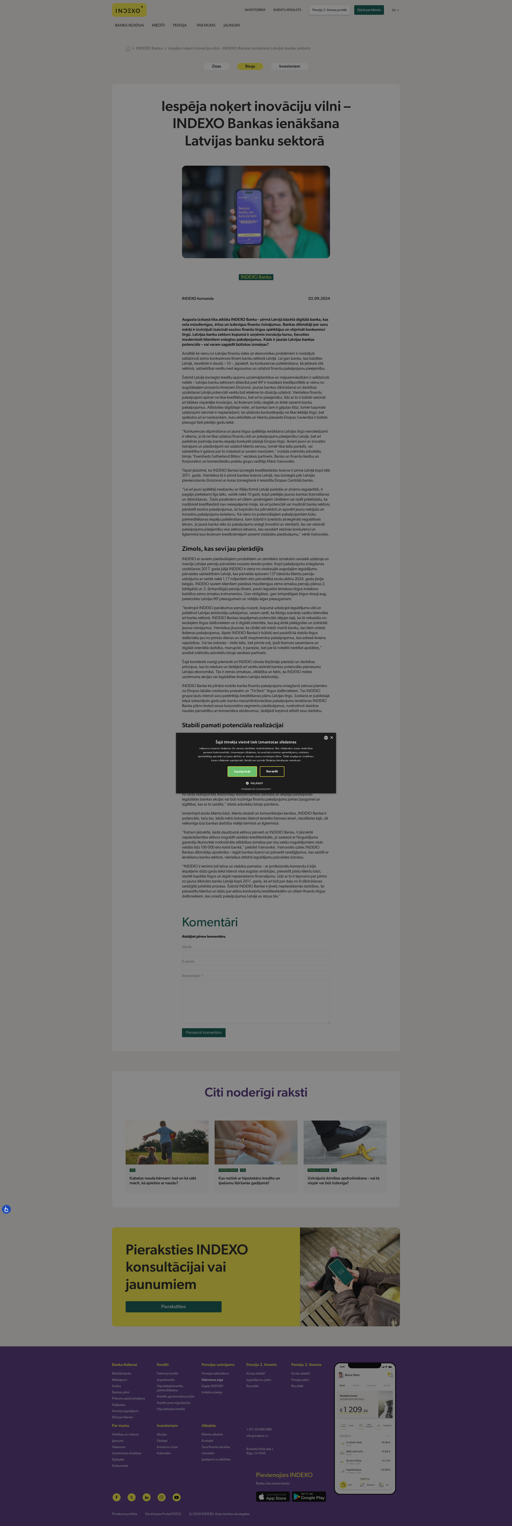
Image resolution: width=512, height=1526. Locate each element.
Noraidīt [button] (272, 771)
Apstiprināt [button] (242, 771)
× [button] (331, 737)
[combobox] (326, 738)
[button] (256, 783)
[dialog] (256, 763)
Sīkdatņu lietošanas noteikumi (283, 760)
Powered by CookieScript (256, 788)
